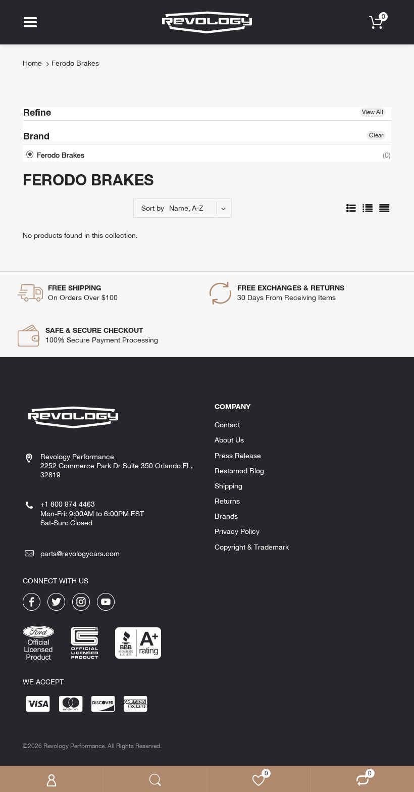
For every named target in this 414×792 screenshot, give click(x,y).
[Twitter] (56, 601)
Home (32, 63)
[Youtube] (106, 601)
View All (372, 112)
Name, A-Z (186, 208)
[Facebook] (31, 601)
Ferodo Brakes (59, 155)
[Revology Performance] (207, 22)
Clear (376, 135)
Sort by (152, 208)
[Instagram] (81, 601)
